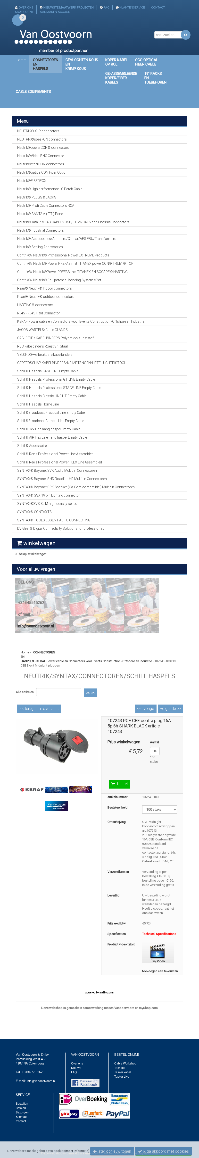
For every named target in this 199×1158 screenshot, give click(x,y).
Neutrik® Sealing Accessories (40, 247)
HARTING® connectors (35, 305)
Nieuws (76, 1068)
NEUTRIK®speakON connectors (42, 139)
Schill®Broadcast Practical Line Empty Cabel (51, 412)
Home (21, 60)
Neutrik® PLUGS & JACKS (36, 197)
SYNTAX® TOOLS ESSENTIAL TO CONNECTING (54, 520)
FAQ (106, 7)
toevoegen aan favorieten (160, 971)
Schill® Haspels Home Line (38, 404)
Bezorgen (22, 1112)
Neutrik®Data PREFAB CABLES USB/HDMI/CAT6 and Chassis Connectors (73, 222)
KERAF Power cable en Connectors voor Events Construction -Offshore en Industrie (94, 661)
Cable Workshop (125, 1063)
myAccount (24, 12)
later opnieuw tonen (114, 1151)
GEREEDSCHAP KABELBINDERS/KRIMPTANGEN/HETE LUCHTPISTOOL (71, 363)
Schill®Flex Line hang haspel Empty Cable (48, 429)
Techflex (119, 1068)
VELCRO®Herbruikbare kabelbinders (45, 355)
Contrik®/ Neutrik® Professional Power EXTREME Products (63, 255)
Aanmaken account (56, 12)
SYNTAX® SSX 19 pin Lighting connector (48, 495)
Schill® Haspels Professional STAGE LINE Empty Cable (59, 388)
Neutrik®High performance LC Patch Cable (49, 189)
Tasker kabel (122, 1072)
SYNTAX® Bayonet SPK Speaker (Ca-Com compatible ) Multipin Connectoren (76, 487)
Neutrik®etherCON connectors (40, 164)
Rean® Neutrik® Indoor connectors (44, 288)
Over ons (77, 1063)
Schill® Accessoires (33, 446)
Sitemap (21, 1117)
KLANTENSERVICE (132, 7)
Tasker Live (121, 1076)
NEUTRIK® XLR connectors (38, 131)
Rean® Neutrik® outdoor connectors (45, 297)
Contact (21, 1121)
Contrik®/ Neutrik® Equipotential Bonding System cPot (59, 280)
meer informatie (77, 1151)
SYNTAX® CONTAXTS (34, 512)
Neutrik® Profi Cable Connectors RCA (45, 205)
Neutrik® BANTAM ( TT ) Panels (41, 214)
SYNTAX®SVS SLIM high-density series (47, 504)
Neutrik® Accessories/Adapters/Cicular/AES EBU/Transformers (66, 239)
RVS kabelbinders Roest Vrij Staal (42, 346)
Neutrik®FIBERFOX (31, 181)
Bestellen (22, 1103)
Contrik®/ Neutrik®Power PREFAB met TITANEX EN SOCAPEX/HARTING (72, 272)
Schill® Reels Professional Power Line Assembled (55, 454)
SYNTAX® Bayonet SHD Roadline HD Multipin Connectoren (62, 479)
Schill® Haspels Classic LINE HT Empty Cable (51, 396)
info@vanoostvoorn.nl (35, 626)
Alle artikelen (25, 692)
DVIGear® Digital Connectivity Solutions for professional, (60, 528)
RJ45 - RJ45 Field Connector (38, 313)
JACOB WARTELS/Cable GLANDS (42, 330)
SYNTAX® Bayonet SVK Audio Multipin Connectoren (57, 470)
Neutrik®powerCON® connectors (43, 148)
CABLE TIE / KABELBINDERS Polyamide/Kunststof (55, 338)
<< (39, 708)
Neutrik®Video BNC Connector (40, 156)
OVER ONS (26, 7)
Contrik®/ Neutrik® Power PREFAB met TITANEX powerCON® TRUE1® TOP (75, 263)
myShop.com (107, 992)
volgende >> (170, 708)
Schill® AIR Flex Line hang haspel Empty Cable (52, 437)
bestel (122, 783)
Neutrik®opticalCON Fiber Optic (41, 172)
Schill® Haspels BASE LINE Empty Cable (47, 371)
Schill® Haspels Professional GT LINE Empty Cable (56, 379)
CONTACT (158, 7)
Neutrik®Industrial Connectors (40, 230)
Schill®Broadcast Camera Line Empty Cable (50, 421)
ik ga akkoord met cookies (165, 1151)
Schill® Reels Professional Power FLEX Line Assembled (59, 462)
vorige (148, 708)
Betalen (21, 1108)
